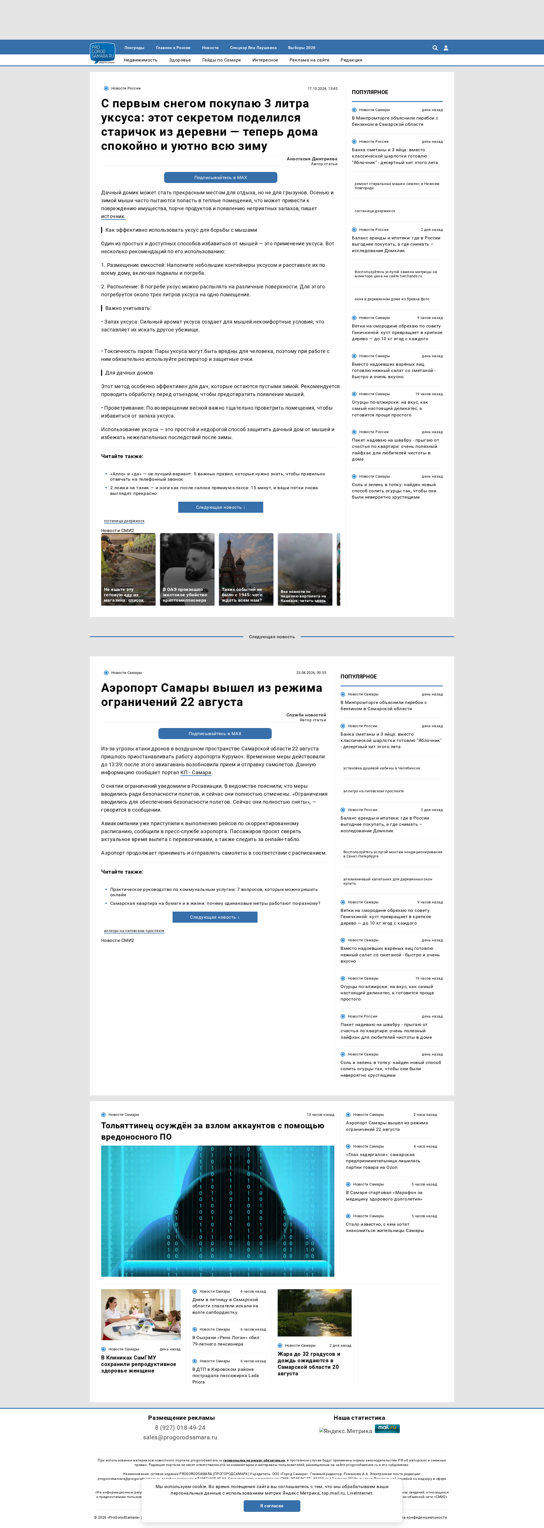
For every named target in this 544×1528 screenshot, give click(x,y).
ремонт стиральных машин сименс (387, 184)
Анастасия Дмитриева (312, 158)
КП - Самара (195, 772)
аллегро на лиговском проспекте (134, 931)
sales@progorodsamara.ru (180, 1437)
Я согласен (272, 1505)
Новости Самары (374, 110)
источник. (113, 216)
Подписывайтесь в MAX (220, 177)
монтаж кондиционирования (415, 852)
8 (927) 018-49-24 (180, 1427)
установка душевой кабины (368, 768)
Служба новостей (306, 715)
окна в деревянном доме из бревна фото (392, 299)
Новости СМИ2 (117, 530)
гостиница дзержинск (124, 521)
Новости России (126, 88)
